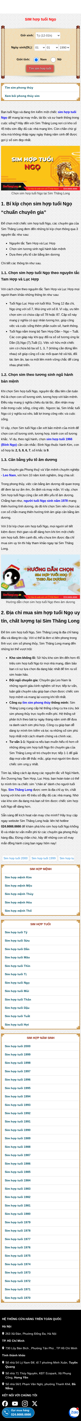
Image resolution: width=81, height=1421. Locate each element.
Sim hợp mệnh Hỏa (18, 902)
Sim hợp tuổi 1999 (44, 858)
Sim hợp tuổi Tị (16, 974)
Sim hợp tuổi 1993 (18, 1105)
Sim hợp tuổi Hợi (17, 1024)
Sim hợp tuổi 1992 (18, 1113)
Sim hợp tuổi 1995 (18, 1088)
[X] (35, 1403)
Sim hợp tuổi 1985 (18, 1172)
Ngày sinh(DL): (22, 47)
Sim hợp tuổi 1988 (18, 1146)
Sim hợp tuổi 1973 (18, 1272)
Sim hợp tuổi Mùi (17, 991)
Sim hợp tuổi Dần (17, 949)
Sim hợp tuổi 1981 (18, 1205)
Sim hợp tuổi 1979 (18, 1222)
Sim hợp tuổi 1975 (18, 1255)
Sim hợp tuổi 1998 (18, 1062)
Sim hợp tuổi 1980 (18, 1213)
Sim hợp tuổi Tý (16, 932)
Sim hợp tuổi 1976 (18, 1247)
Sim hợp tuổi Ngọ (17, 982)
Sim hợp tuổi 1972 (18, 1281)
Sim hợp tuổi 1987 (18, 1155)
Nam (43, 59)
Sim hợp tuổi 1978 (18, 1230)
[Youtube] (15, 1403)
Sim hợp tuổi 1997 (18, 1071)
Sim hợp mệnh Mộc (18, 885)
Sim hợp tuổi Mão (17, 957)
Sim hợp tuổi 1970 (18, 1297)
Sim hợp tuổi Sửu (17, 940)
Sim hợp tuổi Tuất (17, 1016)
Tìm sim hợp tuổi (40, 68)
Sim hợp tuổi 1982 (18, 1197)
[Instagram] (25, 1403)
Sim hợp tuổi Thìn (17, 966)
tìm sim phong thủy (36, 702)
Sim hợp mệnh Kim (18, 877)
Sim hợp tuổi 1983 (18, 1188)
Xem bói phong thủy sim (22, 95)
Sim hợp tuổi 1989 (18, 1138)
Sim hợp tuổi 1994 (18, 1096)
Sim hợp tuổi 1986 (18, 1163)
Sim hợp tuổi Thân (18, 999)
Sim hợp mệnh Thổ (18, 910)
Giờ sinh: (28, 35)
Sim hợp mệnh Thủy (19, 894)
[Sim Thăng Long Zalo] (74, 1412)
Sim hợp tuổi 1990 (18, 1130)
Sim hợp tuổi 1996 (18, 1079)
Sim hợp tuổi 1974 (18, 1264)
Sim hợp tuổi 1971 (18, 1289)
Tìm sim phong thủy (19, 87)
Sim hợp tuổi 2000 (16, 858)
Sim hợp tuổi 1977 (18, 1239)
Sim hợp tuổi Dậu (17, 1007)
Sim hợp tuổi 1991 (18, 1121)
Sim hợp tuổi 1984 (18, 1180)
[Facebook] (5, 1403)
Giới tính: (24, 59)
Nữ (59, 59)
